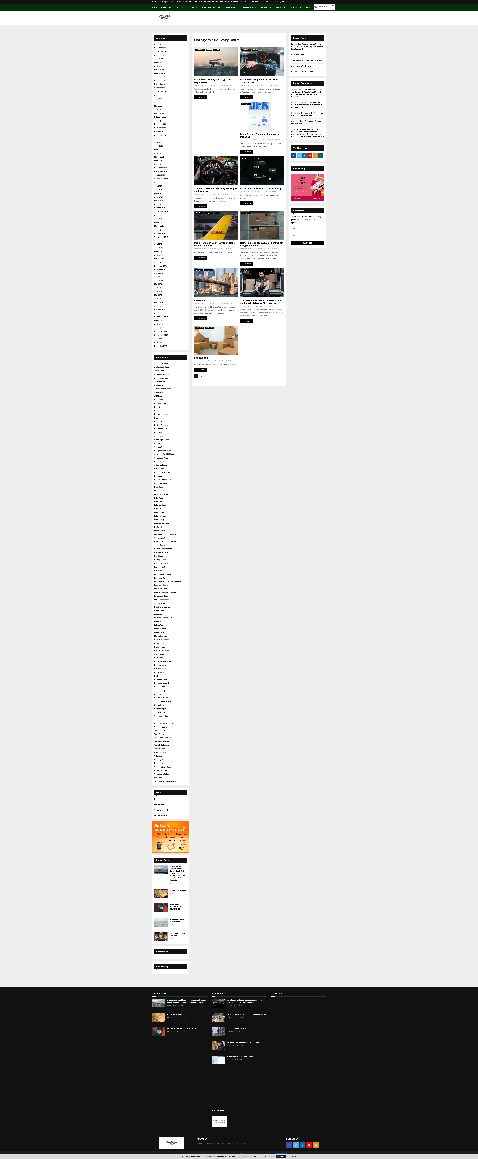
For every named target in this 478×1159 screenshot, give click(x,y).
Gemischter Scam (161, 538)
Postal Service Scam (162, 661)
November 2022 (160, 84)
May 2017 (158, 284)
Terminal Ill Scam (161, 731)
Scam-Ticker (187, 2)
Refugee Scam (160, 669)
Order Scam (159, 654)
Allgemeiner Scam (162, 378)
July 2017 (158, 277)
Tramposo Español (162, 741)
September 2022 (161, 91)
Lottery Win (158, 625)
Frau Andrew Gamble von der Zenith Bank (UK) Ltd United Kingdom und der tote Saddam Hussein (177, 873)
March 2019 (159, 226)
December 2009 (160, 331)
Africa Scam (159, 371)
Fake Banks (231, 7)
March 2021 (159, 157)
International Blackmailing (165, 592)
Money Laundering (162, 636)
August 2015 (159, 313)
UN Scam (216, 49)
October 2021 (159, 132)
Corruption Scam (161, 458)
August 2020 (159, 182)
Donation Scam (160, 483)
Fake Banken (224, 2)
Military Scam (160, 632)
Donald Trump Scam (162, 480)
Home (179, 2)
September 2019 (161, 211)
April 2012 (158, 324)
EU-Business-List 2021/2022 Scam (240, 1056)
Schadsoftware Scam (163, 701)
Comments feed (161, 810)
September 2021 (161, 135)
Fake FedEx (200, 300)
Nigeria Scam (248, 7)
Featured (190, 7)
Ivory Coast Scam (161, 600)
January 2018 (159, 262)
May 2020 (158, 193)
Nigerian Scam (160, 647)
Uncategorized (160, 763)
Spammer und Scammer (164, 723)
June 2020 (158, 190)
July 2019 (158, 219)
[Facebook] (289, 1145)
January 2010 (159, 328)
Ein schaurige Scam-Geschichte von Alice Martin (246, 1014)
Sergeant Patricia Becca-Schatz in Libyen (243, 1042)
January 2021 (159, 164)
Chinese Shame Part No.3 (237, 1028)
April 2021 (158, 153)
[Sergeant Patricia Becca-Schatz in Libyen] (218, 1045)
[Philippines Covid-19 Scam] (161, 936)
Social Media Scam (162, 712)
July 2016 (158, 291)
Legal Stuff (158, 614)
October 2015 (159, 310)
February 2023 (160, 73)
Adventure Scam (161, 363)
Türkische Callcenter (211, 2)
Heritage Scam (160, 560)
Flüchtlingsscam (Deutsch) (165, 534)
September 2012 (161, 317)
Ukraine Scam (160, 752)
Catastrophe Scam (161, 440)
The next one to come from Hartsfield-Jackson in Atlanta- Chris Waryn (261, 302)
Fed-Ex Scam (201, 357)
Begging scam (160, 403)
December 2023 (160, 48)
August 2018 (159, 240)
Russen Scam (160, 687)
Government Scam (162, 552)
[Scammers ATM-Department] (161, 922)
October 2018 (159, 233)
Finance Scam (160, 531)
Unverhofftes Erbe (161, 771)
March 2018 (159, 259)
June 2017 (158, 280)
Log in (156, 799)
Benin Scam (199, 327)
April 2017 (158, 288)
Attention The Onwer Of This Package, (261, 188)
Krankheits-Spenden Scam (165, 607)
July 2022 (158, 99)
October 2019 (159, 208)
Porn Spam (158, 658)
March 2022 (159, 113)
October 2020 (159, 175)
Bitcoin (157, 411)
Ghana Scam (159, 545)
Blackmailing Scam (162, 414)
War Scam (158, 778)
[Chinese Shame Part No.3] (218, 1031)
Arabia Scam (159, 382)
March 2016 (159, 302)
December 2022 (160, 81)
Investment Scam (161, 596)
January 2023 (159, 77)
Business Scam (160, 429)
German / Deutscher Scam (272, 7)
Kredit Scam (159, 611)
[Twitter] (296, 1145)
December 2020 (160, 168)
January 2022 (159, 121)
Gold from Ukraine (178, 890)
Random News (160, 665)
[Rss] (316, 1145)
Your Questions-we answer (165, 781)
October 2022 (159, 88)
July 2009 (158, 339)
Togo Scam (159, 734)
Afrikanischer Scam (162, 374)
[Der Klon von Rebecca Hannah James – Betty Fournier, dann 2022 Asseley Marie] (218, 1003)
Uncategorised (160, 760)
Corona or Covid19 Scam (164, 454)
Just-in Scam (159, 603)
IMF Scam (158, 571)
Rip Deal (157, 676)
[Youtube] (309, 1145)
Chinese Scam (160, 447)
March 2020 (159, 201)
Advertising (166, 7)
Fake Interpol (159, 512)
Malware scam (160, 629)
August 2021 (159, 139)
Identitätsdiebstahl (162, 563)
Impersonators (160, 578)
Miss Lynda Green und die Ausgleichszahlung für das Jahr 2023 (306, 105)
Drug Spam (158, 487)
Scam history (159, 691)
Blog (156, 418)
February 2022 (160, 117)
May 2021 (158, 150)
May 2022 (158, 106)
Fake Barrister (160, 505)
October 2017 (159, 273)
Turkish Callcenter (161, 745)
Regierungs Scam (161, 672)
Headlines (158, 556)
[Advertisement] (239, 1086)
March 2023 (159, 70)
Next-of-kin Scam (161, 640)
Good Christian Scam (163, 549)
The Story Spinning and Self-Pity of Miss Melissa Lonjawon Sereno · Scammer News (305, 131)
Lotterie (157, 621)
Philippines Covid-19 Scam (302, 72)
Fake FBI (157, 509)
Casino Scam (159, 436)
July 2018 (158, 244)
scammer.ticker (201, 85)
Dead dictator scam (162, 472)
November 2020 (160, 171)
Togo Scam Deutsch (162, 738)
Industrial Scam (160, 589)
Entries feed (159, 804)
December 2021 (160, 124)
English (322, 7)
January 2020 (159, 204)
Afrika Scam (198, 2)
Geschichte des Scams (239, 2)
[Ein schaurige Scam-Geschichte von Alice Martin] (218, 1017)
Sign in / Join (168, 2)
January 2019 (159, 230)
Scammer (158, 694)
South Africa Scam (162, 716)
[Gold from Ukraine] (161, 893)
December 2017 (160, 266)
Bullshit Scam (160, 422)
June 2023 (158, 59)
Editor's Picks (159, 491)
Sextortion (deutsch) (162, 709)
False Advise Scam (162, 523)
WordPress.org (160, 815)
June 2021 (158, 146)
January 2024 (159, 44)
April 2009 (158, 342)
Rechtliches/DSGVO (257, 2)
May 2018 (158, 251)
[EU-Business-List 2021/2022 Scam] (218, 1060)
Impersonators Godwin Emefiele (167, 581)
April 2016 (158, 299)
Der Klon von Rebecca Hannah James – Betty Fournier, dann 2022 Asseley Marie (244, 1001)
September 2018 (161, 237)
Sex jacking (159, 705)
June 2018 (158, 248)
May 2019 (158, 222)
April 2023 (158, 66)
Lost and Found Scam (163, 618)
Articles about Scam (162, 389)
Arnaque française (162, 385)
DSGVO (268, 2)
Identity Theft (159, 567)
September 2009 (161, 335)
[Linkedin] (302, 1145)
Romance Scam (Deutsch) (165, 683)
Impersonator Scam (162, 574)
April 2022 (158, 110)
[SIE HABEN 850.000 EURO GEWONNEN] (161, 907)
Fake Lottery (159, 520)
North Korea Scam (161, 651)
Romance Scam (160, 680)
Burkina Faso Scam (162, 425)
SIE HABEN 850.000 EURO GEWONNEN (176, 906)
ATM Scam (245, 158)
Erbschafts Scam (161, 494)
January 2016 (159, 306)
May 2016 (158, 295)
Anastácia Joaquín (299, 121)
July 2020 (158, 186)
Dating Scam (159, 469)
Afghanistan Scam (161, 367)
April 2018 (158, 255)
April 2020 (158, 197)
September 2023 (161, 51)
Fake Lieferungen (161, 516)
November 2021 (160, 128)
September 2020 (161, 179)
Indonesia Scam (161, 585)
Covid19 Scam (160, 462)
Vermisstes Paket (161, 774)
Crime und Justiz (161, 465)
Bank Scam (158, 400)
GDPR (178, 7)
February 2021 (160, 161)
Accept (281, 1156)
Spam (156, 720)
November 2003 (160, 346)
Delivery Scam (200, 49)
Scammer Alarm (161, 698)
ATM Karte (158, 392)
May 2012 (158, 320)
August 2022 (159, 95)
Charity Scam (159, 443)
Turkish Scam (159, 749)
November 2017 (160, 270)
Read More (291, 1156)
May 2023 (158, 62)
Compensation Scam (210, 7)
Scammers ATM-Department (177, 920)
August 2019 (159, 215)
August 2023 (159, 55)
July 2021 (158, 142)
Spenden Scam (160, 727)
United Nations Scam (162, 767)
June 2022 (158, 102)
